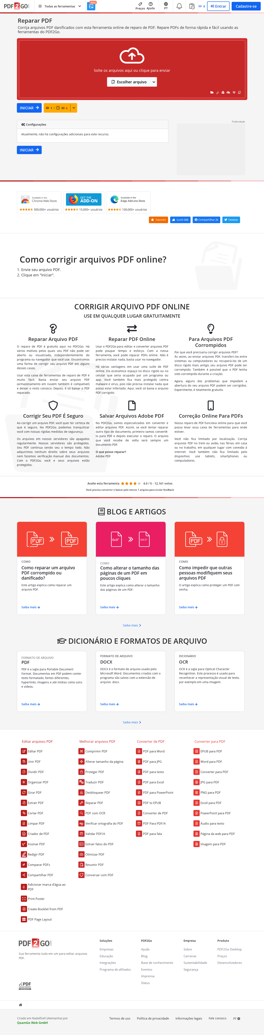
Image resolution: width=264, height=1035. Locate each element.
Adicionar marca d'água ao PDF (47, 886)
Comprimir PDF (96, 751)
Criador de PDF (38, 834)
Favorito (160, 220)
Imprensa (147, 976)
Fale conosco (217, 1018)
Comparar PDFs (39, 865)
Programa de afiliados (115, 969)
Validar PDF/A (95, 834)
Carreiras (190, 956)
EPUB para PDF (211, 751)
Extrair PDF (36, 803)
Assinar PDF (36, 844)
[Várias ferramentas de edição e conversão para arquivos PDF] (19, 6)
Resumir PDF (94, 865)
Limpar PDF (36, 823)
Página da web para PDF (217, 834)
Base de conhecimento (157, 963)
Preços (140, 8)
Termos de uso (119, 1018)
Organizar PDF (38, 782)
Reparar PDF (94, 803)
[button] (59, 6)
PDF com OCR (95, 813)
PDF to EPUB (152, 803)
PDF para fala (152, 834)
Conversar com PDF (99, 875)
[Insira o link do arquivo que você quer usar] (217, 92)
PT (235, 1019)
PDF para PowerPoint (158, 792)
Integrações (108, 963)
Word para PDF (211, 761)
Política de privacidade (153, 1018)
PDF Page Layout (40, 919)
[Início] (20, 1005)
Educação (106, 956)
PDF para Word (154, 751)
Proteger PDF (94, 772)
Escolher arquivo (132, 81)
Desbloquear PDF (97, 792)
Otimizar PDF (94, 854)
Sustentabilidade (195, 963)
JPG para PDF (209, 782)
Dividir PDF (36, 772)
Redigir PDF (36, 854)
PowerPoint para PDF (215, 813)
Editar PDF (35, 751)
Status (145, 983)
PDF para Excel (153, 782)
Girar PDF (35, 792)
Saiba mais (130, 625)
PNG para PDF (210, 792)
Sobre (188, 949)
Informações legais (189, 1018)
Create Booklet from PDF (45, 909)
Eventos (146, 969)
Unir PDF (34, 761)
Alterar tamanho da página (104, 761)
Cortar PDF (35, 813)
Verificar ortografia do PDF (104, 823)
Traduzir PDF (94, 782)
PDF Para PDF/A (154, 823)
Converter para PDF (214, 772)
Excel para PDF (211, 803)
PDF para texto (153, 772)
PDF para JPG (152, 761)
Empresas (106, 949)
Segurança (191, 969)
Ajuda (151, 8)
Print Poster (36, 899)
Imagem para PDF (213, 844)
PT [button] (166, 8)
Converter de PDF (155, 813)
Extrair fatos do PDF (99, 844)
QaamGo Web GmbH (32, 1023)
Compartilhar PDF (40, 875)
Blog (144, 956)
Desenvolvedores (229, 963)
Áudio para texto (212, 823)
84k (183, 220)
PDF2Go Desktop (229, 949)
